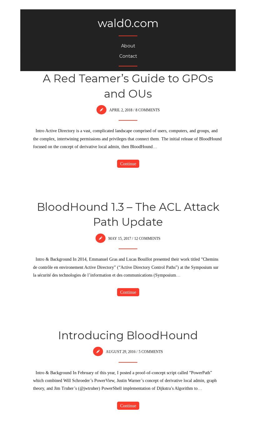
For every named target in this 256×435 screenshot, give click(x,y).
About (128, 46)
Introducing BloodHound (128, 335)
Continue (128, 163)
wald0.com (128, 23)
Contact (128, 56)
